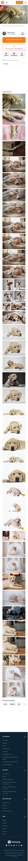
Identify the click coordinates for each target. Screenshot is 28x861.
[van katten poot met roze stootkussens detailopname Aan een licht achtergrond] (13, 631)
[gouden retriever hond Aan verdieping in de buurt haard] (13, 615)
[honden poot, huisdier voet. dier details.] (13, 147)
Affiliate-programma (7, 824)
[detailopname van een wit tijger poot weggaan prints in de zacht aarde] (13, 647)
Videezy (4, 790)
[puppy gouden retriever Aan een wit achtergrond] (13, 513)
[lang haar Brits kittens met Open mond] (13, 598)
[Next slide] (21, 749)
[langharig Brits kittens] (10, 569)
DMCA (4, 821)
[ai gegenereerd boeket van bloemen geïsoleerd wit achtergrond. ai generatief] (8, 283)
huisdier (12, 749)
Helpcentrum (5, 847)
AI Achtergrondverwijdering (9, 806)
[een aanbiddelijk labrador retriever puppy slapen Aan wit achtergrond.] (13, 386)
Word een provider (7, 855)
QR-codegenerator (7, 809)
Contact (4, 850)
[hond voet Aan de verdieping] (13, 116)
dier (19, 749)
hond (5, 749)
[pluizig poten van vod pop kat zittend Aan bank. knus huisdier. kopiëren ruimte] (5, 559)
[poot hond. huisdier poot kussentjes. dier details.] (13, 100)
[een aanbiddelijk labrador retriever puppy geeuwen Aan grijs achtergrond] (13, 402)
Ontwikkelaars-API (7, 799)
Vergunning (5, 818)
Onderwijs (5, 796)
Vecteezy (4, 788)
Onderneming (6, 793)
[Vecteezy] (2, 2)
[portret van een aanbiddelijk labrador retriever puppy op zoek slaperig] (13, 497)
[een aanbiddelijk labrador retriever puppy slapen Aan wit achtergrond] (13, 466)
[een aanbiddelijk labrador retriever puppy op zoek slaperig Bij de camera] (13, 482)
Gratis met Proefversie (14, 40)
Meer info (6, 63)
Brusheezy (5, 785)
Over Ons (4, 853)
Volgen (22, 34)
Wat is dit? (16, 60)
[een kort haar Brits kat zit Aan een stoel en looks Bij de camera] (13, 718)
